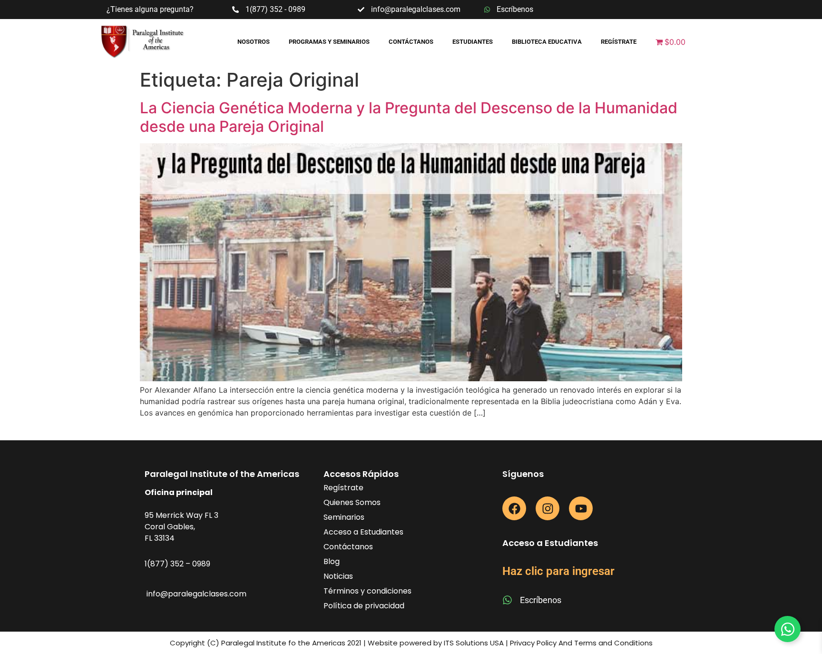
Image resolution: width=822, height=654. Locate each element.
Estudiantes (472, 41)
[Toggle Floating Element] (787, 629)
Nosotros (253, 41)
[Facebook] (514, 508)
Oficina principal (179, 492)
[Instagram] (547, 508)
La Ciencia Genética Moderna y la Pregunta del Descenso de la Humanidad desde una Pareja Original (408, 117)
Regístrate (618, 41)
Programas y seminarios (329, 41)
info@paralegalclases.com (196, 593)
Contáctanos (411, 41)
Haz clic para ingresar (558, 571)
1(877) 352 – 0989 (177, 563)
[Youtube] (581, 508)
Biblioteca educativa (547, 41)
